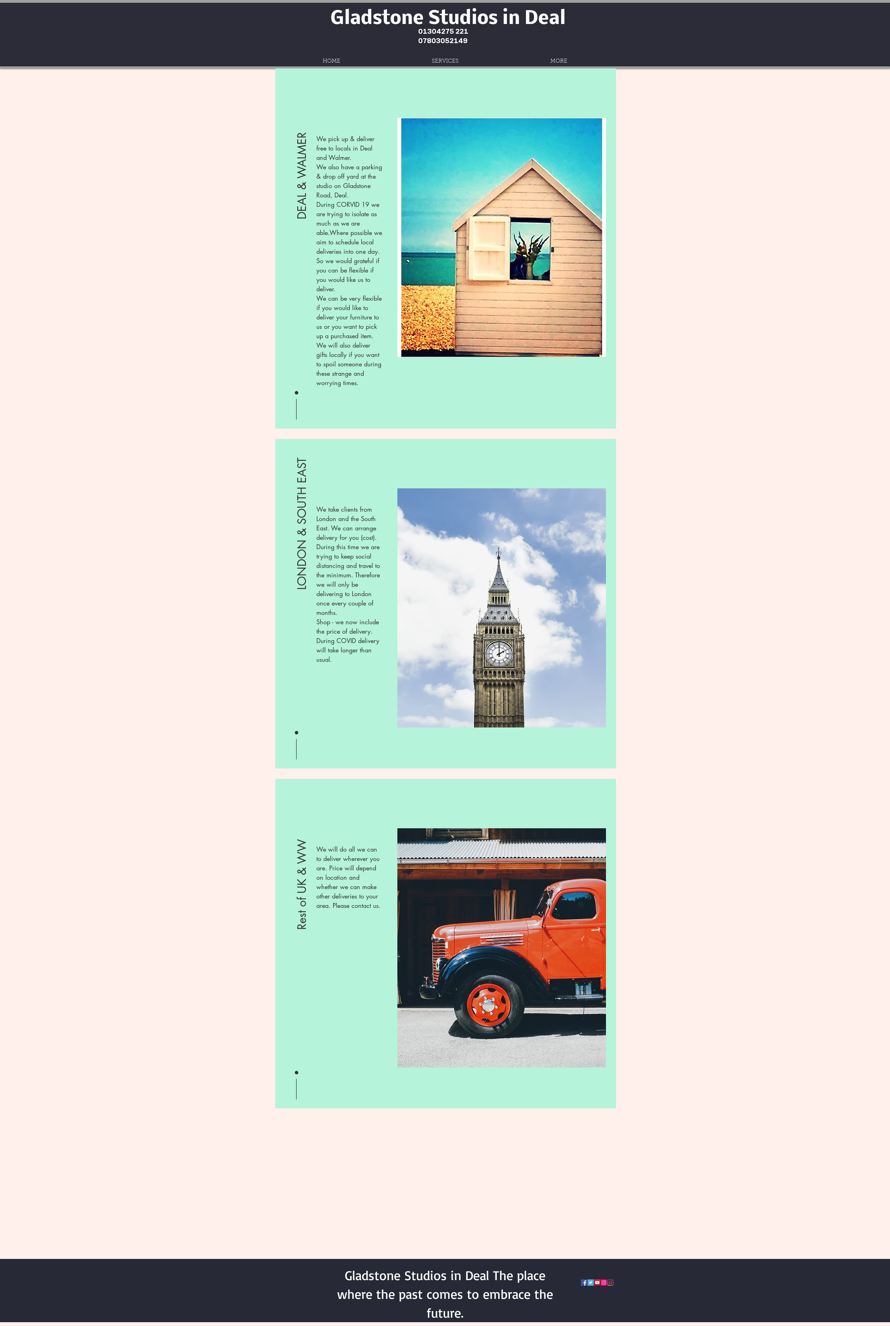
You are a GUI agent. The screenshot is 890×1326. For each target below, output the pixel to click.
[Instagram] (604, 1282)
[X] (591, 1282)
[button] (302, 153)
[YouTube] (597, 1282)
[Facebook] (584, 1282)
